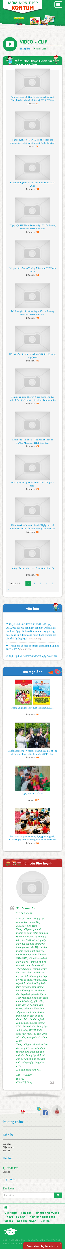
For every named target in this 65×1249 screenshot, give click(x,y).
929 (37, 489)
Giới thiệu (11, 1212)
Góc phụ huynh (26, 1221)
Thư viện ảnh (32, 671)
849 (37, 403)
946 (37, 575)
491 (37, 714)
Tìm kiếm (8, 1188)
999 (37, 757)
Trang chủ (25, 48)
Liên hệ (44, 1221)
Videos (9, 1221)
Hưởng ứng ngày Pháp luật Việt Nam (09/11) (32, 707)
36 (37, 146)
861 (37, 360)
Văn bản (32, 608)
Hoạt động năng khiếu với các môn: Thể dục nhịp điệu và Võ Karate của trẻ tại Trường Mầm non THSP (33, 400)
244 (37, 189)
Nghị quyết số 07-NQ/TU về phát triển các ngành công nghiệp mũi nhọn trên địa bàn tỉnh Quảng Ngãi (32, 143)
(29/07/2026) (34, 635)
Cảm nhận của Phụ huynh (32, 863)
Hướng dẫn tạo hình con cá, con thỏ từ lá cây (32, 568)
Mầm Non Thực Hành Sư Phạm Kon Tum (33, 62)
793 (37, 318)
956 (37, 843)
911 (37, 532)
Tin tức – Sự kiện (15, 1216)
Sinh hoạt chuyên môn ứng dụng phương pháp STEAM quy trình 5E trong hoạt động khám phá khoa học (32, 839)
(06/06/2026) (25, 646)
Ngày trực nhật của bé (32, 793)
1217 (37, 800)
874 (37, 446)
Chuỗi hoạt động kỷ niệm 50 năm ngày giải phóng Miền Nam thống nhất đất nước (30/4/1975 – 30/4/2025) (32, 754)
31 (37, 103)
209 (37, 232)
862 (37, 275)
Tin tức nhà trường (47, 1212)
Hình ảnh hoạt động (42, 1216)
